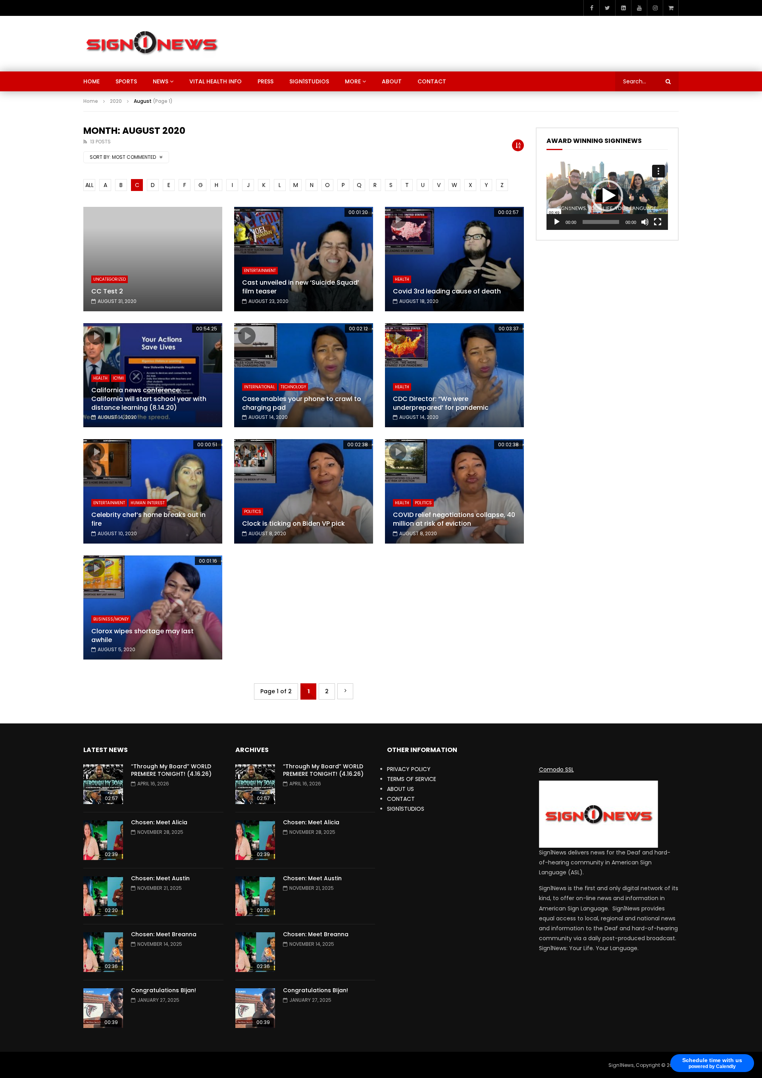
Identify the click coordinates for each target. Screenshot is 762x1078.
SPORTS (126, 81)
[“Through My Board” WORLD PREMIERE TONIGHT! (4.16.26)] (103, 784)
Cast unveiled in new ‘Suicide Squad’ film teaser (300, 287)
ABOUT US (400, 789)
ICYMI (118, 378)
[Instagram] (655, 8)
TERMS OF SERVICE (411, 779)
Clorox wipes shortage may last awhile (142, 635)
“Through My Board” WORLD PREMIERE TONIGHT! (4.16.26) (171, 770)
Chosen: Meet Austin (160, 878)
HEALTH (402, 279)
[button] (607, 196)
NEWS (160, 81)
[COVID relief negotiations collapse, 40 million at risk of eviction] (454, 491)
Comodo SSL (556, 769)
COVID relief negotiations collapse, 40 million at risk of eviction (454, 519)
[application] (607, 196)
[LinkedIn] (623, 8)
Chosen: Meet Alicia (159, 822)
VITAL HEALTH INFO (215, 81)
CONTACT (432, 81)
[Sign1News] (151, 44)
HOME (91, 81)
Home (90, 101)
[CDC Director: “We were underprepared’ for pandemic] (454, 375)
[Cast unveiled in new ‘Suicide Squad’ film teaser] (303, 259)
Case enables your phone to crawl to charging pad (301, 403)
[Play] (557, 222)
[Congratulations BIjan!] (103, 1008)
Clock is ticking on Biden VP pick (293, 523)
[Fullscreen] (658, 222)
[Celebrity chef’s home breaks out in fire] (152, 491)
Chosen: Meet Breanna (163, 934)
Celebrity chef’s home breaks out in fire (148, 519)
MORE (353, 81)
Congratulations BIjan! (163, 990)
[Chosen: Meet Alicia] (103, 840)
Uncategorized (109, 279)
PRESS (265, 81)
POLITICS (252, 512)
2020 (116, 101)
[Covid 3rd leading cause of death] (454, 259)
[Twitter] (607, 8)
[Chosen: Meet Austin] (103, 896)
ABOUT (392, 81)
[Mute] (645, 222)
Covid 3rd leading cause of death (447, 291)
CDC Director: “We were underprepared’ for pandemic (441, 403)
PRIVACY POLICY (409, 769)
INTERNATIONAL (259, 387)
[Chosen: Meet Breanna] (103, 952)
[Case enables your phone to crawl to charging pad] (303, 375)
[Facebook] (591, 8)
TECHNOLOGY (293, 387)
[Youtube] (639, 8)
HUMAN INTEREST (148, 503)
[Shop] (671, 8)
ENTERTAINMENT (260, 271)
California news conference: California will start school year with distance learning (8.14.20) (148, 399)
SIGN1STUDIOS (309, 81)
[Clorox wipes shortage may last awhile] (152, 607)
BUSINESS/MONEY (111, 619)
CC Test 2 (107, 291)
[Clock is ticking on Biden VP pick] (303, 491)
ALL (89, 185)
